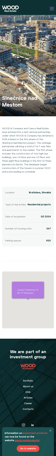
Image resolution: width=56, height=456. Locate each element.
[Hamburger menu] (52, 8)
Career (28, 403)
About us (28, 386)
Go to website (28, 448)
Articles (28, 397)
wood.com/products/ (27, 440)
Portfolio (28, 380)
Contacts (28, 409)
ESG (28, 392)
